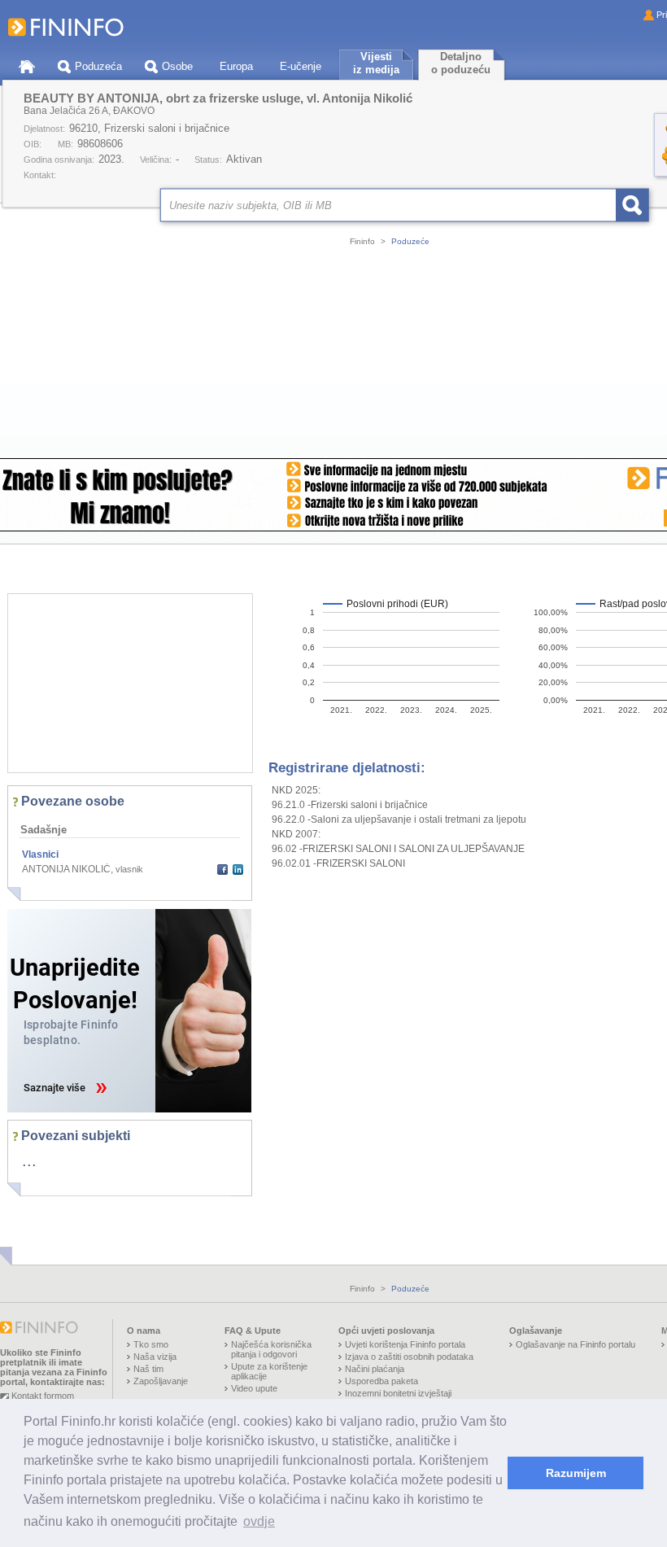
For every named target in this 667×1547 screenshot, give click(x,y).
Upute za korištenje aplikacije (269, 1371)
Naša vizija (155, 1356)
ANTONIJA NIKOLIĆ (66, 869)
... (29, 1160)
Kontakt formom (42, 1396)
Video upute (254, 1388)
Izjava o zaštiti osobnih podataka (409, 1356)
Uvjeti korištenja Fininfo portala (405, 1344)
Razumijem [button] (576, 1472)
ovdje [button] (259, 1521)
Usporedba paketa (381, 1381)
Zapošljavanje (160, 1381)
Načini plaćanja (374, 1369)
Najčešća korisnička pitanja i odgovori (271, 1349)
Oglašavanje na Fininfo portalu (575, 1344)
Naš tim (148, 1369)
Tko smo (150, 1344)
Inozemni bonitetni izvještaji (398, 1393)
